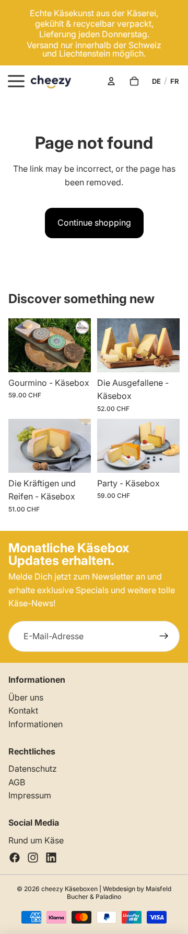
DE (156, 81)
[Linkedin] (51, 857)
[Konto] (111, 81)
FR (174, 81)
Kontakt (23, 710)
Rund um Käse (36, 840)
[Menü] (16, 81)
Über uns (25, 697)
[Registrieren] (164, 637)
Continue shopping (94, 222)
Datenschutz (32, 768)
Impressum (29, 795)
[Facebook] (14, 857)
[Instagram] (33, 857)
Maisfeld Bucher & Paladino (119, 892)
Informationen (35, 724)
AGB (16, 782)
